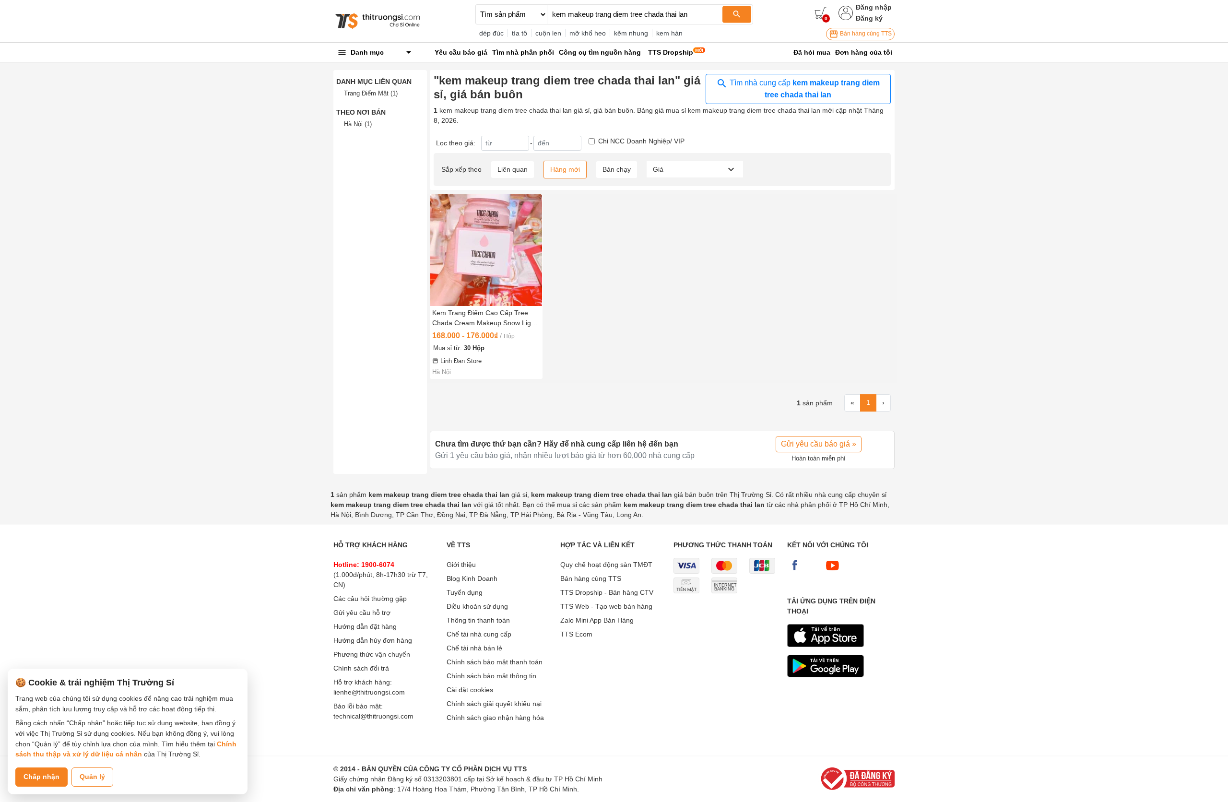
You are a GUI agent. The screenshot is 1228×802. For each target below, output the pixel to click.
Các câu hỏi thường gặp (370, 598)
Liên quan (512, 169)
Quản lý (92, 776)
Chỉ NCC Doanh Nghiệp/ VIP (641, 141)
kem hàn (669, 33)
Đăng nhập (874, 7)
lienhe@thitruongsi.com (369, 692)
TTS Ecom (576, 634)
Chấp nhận (41, 776)
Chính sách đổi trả (361, 668)
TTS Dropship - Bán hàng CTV (606, 592)
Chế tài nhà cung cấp (479, 634)
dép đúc (491, 33)
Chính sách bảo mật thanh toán (495, 662)
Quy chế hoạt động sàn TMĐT (606, 564)
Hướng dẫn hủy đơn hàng (372, 640)
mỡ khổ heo (587, 33)
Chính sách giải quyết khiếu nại (494, 704)
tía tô (519, 33)
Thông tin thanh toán (478, 620)
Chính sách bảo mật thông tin (491, 676)
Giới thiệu (461, 564)
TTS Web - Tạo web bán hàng (606, 606)
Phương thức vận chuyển (371, 654)
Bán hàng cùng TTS (865, 33)
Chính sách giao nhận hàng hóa (495, 717)
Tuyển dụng (465, 592)
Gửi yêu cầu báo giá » (818, 444)
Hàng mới (565, 169)
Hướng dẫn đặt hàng (365, 626)
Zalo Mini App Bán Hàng (597, 620)
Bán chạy (616, 169)
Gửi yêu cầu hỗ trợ (361, 612)
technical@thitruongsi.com (373, 716)
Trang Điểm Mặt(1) (371, 93)
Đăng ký (869, 18)
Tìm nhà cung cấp (804, 89)
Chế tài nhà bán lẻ (474, 648)
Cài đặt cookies (470, 690)
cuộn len (548, 33)
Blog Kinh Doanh (472, 578)
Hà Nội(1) (358, 124)
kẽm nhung (631, 33)
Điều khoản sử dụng (477, 606)
